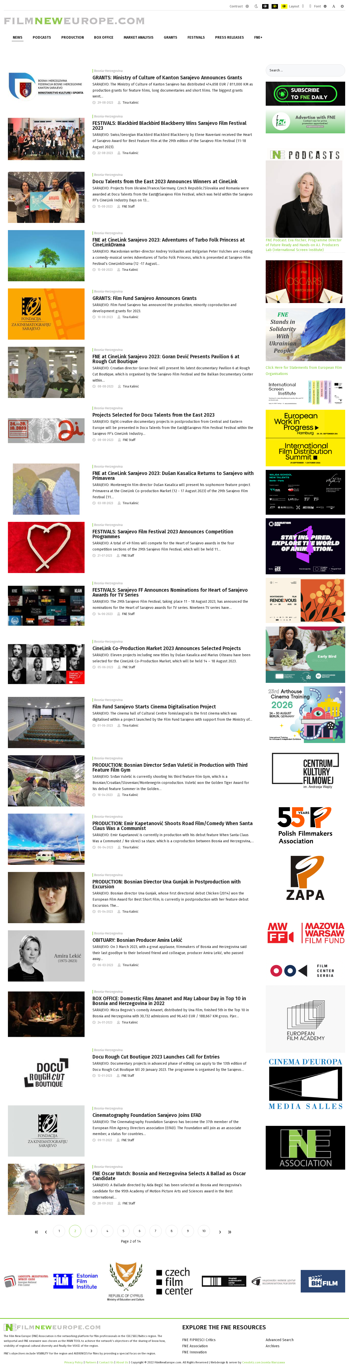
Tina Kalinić (131, 102)
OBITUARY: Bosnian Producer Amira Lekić (137, 940)
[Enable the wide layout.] (310, 6)
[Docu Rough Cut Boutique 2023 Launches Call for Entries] (46, 1072)
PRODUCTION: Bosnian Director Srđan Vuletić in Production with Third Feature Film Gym (170, 767)
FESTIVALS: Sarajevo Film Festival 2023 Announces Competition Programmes (162, 534)
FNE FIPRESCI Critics (199, 1340)
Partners (91, 1362)
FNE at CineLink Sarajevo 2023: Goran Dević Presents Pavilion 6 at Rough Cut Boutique (165, 359)
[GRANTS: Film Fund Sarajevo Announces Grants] (46, 314)
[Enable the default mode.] (247, 6)
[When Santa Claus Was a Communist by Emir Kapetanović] (46, 839)
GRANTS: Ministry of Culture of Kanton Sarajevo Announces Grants (167, 77)
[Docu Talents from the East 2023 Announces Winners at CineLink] (46, 197)
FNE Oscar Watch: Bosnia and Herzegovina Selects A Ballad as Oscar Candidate (169, 1176)
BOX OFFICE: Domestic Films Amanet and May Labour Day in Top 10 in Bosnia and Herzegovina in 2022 (169, 1001)
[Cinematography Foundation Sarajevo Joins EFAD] (46, 1131)
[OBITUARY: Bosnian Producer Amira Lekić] (46, 956)
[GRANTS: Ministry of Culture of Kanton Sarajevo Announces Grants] (46, 87)
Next (219, 1232)
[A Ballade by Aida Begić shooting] (46, 1189)
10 (204, 1231)
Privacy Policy (73, 1362)
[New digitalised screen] (46, 722)
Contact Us (106, 1362)
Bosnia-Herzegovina (108, 71)
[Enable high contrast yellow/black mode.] (284, 6)
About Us (122, 1362)
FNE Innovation (194, 1352)
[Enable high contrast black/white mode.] (265, 6)
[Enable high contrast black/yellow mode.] (274, 6)
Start (36, 1232)
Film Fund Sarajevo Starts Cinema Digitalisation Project (154, 706)
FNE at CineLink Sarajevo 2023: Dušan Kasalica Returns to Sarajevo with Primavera (173, 476)
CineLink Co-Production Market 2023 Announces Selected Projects (166, 648)
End (229, 1232)
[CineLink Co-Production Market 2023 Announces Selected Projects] (46, 664)
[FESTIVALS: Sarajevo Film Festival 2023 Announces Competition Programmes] (46, 547)
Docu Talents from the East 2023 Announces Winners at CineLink (164, 181)
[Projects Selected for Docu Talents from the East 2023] (46, 430)
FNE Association (195, 1346)
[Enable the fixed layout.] (302, 6)
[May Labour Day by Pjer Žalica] (46, 1014)
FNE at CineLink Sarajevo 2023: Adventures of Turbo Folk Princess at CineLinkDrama (168, 242)
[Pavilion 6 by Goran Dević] (46, 372)
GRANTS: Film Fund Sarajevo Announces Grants (144, 298)
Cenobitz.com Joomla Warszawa (263, 1362)
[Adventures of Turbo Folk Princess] (46, 255)
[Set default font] (334, 6)
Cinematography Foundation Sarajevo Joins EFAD (146, 1115)
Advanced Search (280, 1340)
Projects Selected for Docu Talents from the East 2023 (153, 415)
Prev (45, 1232)
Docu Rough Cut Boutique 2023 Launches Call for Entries (156, 1056)
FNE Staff (128, 206)
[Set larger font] (342, 6)
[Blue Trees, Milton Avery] (46, 489)
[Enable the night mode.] (256, 6)
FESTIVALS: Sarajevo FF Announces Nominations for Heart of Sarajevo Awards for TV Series (170, 592)
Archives (273, 1346)
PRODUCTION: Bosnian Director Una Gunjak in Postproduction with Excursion (166, 884)
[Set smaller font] (325, 6)
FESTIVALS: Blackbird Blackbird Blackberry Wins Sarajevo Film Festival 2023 (169, 126)
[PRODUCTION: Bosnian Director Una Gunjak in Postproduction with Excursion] (46, 897)
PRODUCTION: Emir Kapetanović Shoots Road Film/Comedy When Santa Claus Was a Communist (172, 826)
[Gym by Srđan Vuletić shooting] (46, 781)
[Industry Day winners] (46, 139)
